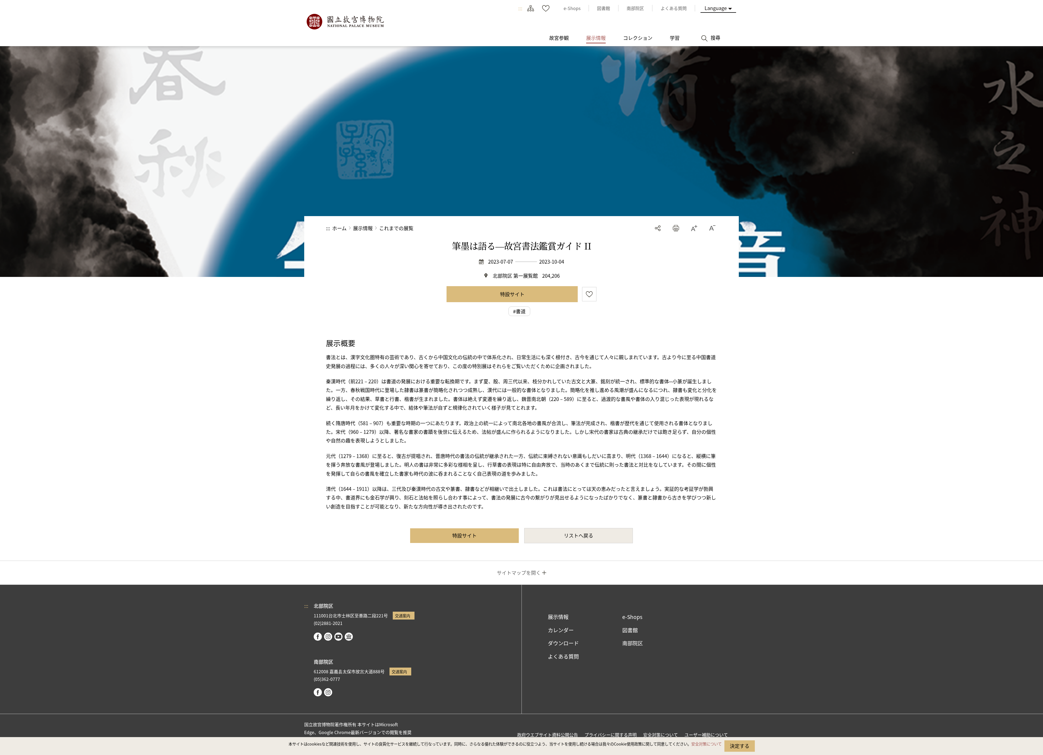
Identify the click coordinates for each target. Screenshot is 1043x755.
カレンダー (561, 630)
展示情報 (363, 228)
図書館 (630, 630)
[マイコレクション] (545, 8)
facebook (318, 637)
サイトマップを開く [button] (519, 572)
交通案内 (402, 615)
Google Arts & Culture (349, 637)
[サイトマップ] (530, 8)
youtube (338, 637)
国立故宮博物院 (345, 22)
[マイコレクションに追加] (589, 294)
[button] (676, 228)
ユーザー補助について (706, 734)
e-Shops (632, 617)
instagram (328, 637)
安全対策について (706, 744)
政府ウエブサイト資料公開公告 (547, 734)
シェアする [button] (657, 228)
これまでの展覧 (396, 228)
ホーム (339, 228)
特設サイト (512, 294)
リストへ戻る (578, 535)
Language (716, 7)
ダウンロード (563, 643)
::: (520, 8)
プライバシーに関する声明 (611, 734)
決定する (739, 745)
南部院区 (632, 643)
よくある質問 (563, 656)
